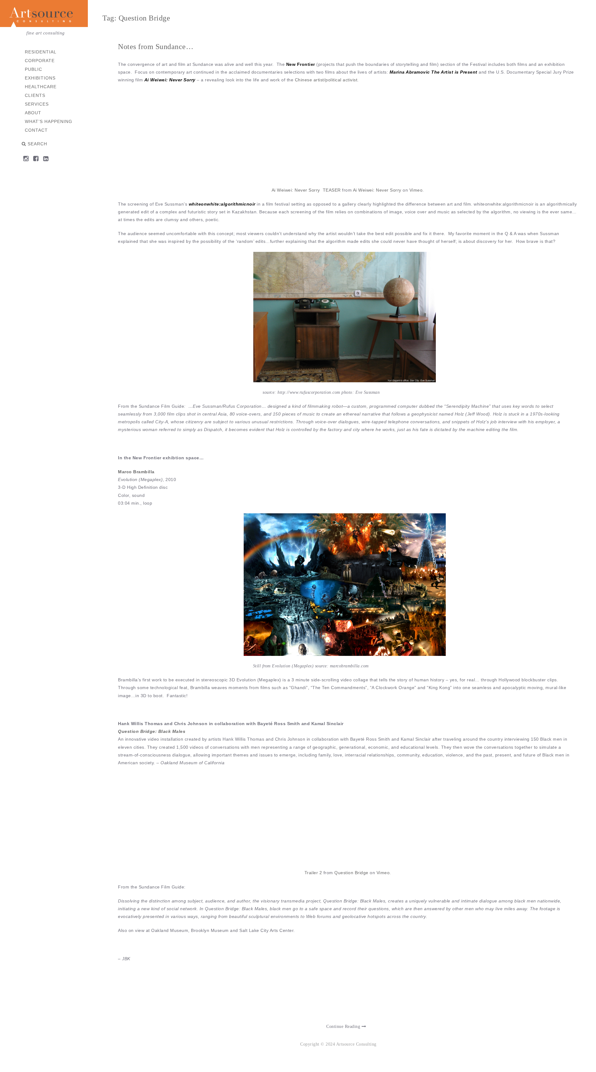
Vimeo (416, 190)
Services (37, 104)
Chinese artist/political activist (326, 79)
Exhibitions (40, 77)
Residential (40, 51)
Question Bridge (351, 872)
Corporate (40, 60)
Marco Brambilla (136, 471)
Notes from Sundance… (155, 47)
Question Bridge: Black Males (151, 731)
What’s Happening (48, 121)
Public (33, 69)
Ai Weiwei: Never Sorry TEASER (306, 190)
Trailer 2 (313, 872)
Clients (35, 95)
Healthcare (40, 86)
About (33, 112)
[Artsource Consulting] (44, 15)
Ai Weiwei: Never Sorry (377, 190)
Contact (36, 130)
